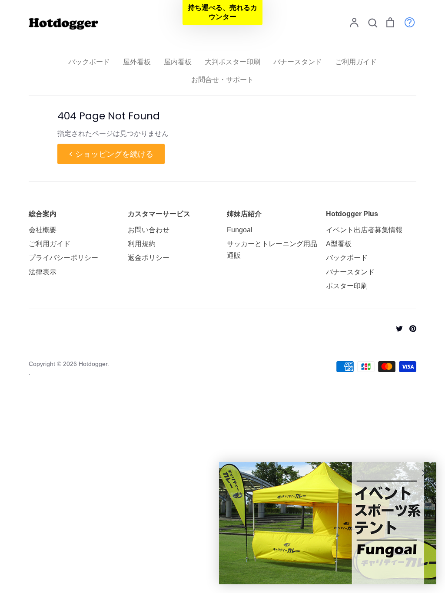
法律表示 (42, 272)
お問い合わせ (148, 230)
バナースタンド (297, 62)
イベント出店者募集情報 (364, 230)
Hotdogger (93, 363)
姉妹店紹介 (244, 213)
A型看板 (339, 243)
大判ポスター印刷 (232, 62)
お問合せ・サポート (222, 80)
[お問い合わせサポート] (405, 22)
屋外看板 (137, 62)
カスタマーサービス (159, 213)
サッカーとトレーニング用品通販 (272, 249)
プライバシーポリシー (63, 257)
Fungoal (239, 230)
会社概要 (42, 230)
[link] (327, 523)
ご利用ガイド (356, 62)
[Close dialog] (425, 473)
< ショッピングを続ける (111, 153)
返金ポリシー (148, 257)
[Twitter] (396, 328)
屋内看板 (178, 62)
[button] (222, 12)
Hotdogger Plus (352, 213)
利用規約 (142, 243)
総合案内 (42, 213)
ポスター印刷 (347, 286)
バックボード (89, 62)
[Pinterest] (409, 328)
